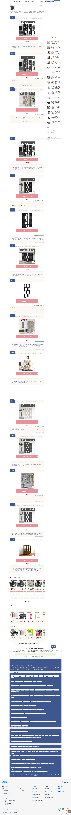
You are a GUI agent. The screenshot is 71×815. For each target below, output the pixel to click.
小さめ (25, 767)
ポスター (24, 685)
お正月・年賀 (54, 735)
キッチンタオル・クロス (19, 701)
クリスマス (46, 735)
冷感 (48, 763)
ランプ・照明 (28, 675)
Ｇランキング (13, 774)
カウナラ (44, 774)
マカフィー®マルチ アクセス (37, 801)
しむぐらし (22, 791)
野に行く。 (40, 774)
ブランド (47, 789)
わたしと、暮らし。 (13, 643)
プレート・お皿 (16, 695)
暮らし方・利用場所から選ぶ (51, 134)
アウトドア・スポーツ (17, 721)
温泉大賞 (22, 790)
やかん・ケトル (32, 689)
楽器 (44, 721)
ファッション (13, 713)
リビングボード (41, 675)
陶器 (18, 763)
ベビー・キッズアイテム (14, 709)
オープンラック (21, 597)
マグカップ (31, 695)
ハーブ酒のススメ (56, 774)
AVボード (45, 675)
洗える (39, 763)
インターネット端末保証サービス (9, 800)
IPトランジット (35, 798)
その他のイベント (29, 741)
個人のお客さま (5, 786)
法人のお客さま (34, 786)
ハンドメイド (23, 721)
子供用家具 (36, 709)
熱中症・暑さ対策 (29, 771)
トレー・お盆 (27, 689)
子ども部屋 (29, 751)
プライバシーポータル (38, 808)
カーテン (49, 701)
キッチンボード (36, 675)
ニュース (47, 792)
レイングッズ (43, 713)
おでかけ (12, 753)
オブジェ (37, 685)
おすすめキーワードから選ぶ (51, 137)
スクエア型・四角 (35, 767)
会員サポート (61, 791)
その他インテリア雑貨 (50, 685)
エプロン (12, 691)
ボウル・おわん (22, 695)
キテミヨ (27, 774)
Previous (10, 583)
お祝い (19, 717)
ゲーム (51, 721)
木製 (15, 763)
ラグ (46, 701)
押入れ (51, 751)
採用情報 (47, 794)
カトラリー (50, 695)
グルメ (37, 721)
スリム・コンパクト (34, 763)
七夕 (26, 735)
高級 (41, 597)
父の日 (23, 735)
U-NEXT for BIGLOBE (7, 803)
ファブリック (13, 701)
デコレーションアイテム (33, 705)
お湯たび (24, 774)
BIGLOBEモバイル (7, 793)
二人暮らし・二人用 (20, 746)
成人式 (12, 737)
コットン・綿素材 (23, 763)
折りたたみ (39, 767)
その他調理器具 (17, 691)
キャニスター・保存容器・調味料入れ (40, 689)
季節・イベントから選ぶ (51, 132)
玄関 (26, 751)
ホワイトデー (27, 737)
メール (60, 789)
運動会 (25, 741)
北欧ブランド (13, 759)
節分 (15, 737)
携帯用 (12, 767)
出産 (18, 741)
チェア (32, 675)
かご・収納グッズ (33, 685)
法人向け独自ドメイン (36, 803)
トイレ (40, 751)
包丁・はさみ (22, 689)
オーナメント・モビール (43, 685)
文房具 (22, 705)
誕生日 (12, 741)
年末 (50, 735)
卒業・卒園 (36, 737)
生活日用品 (12, 681)
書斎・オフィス (32, 597)
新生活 (39, 737)
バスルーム (33, 751)
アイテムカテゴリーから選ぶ (51, 130)
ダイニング (22, 751)
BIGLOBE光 (6, 790)
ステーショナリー (13, 705)
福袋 (57, 735)
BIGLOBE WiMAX (7, 794)
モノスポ (36, 774)
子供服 (32, 709)
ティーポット (36, 695)
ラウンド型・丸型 (29, 767)
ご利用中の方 (60, 786)
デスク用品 (18, 705)
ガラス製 (12, 763)
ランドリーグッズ (21, 681)
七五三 (40, 735)
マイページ (57, 1)
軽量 (18, 767)
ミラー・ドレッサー (56, 675)
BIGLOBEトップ (30, 809)
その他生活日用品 (39, 681)
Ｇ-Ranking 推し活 (35, 775)
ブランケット (42, 701)
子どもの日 (16, 735)
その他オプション (7, 804)
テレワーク (39, 771)
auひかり (5, 791)
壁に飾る (48, 751)
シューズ (40, 713)
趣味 (12, 721)
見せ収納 (21, 771)
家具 (12, 597)
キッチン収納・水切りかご (49, 689)
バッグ (17, 713)
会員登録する (35, 653)
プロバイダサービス (36, 792)
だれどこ (17, 774)
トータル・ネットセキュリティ (9, 801)
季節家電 (23, 725)
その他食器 (12, 697)
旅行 (47, 721)
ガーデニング (27, 721)
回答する (51, 1)
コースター (46, 695)
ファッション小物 (27, 713)
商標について (24, 809)
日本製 (20, 759)
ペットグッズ (35, 713)
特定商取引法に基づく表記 (6, 809)
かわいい (37, 597)
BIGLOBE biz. (35, 788)
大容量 (15, 767)
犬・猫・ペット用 (29, 746)
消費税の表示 (10, 808)
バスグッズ (34, 681)
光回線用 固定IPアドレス (37, 794)
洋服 (31, 713)
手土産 (26, 717)
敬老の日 (33, 735)
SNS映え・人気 (17, 771)
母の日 (20, 735)
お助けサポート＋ (7, 798)
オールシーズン (27, 597)
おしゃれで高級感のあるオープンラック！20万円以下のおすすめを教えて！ (27, 643)
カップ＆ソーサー (27, 695)
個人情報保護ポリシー (30, 808)
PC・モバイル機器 (26, 705)
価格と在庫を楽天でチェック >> (39, 42)
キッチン (15, 751)
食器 (12, 695)
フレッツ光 (35, 791)
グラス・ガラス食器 (41, 695)
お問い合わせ (4, 808)
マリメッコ (23, 759)
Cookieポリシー (46, 808)
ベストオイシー (32, 774)
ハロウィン (36, 735)
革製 (45, 763)
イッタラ (27, 759)
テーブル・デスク (23, 675)
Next (44, 583)
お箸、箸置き (54, 695)
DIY (31, 721)
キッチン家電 (19, 725)
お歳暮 (43, 735)
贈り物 (22, 717)
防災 (33, 771)
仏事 (21, 741)
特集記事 (41, 1)
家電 (12, 725)
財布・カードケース (21, 713)
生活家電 (15, 725)
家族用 (25, 746)
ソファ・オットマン (17, 675)
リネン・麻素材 (29, 763)
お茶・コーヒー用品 (56, 689)
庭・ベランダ (44, 751)
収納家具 (16, 597)
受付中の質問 (27, 1)
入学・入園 (32, 737)
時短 (43, 771)
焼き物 (33, 759)
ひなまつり (19, 737)
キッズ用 (37, 746)
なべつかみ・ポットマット (26, 701)
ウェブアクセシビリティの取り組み (19, 808)
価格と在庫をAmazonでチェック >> (39, 235)
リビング (19, 751)
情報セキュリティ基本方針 (16, 809)
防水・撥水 (52, 763)
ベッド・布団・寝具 (50, 675)
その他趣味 (54, 721)
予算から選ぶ (49, 139)
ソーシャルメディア (49, 797)
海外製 (30, 759)
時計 (21, 685)
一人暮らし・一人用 (13, 746)
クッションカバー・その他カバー (35, 701)
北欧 (16, 759)
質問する (46, 1)
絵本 (24, 709)
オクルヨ (20, 774)
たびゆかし (51, 774)
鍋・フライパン (18, 689)
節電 (36, 771)
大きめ (22, 767)
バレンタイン (23, 737)
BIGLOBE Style (48, 795)
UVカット (42, 763)
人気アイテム (34, 1)
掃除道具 (16, 681)
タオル (31, 681)
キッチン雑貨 (13, 689)
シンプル (24, 771)
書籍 (34, 721)
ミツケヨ (47, 774)
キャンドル (17, 685)
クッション (28, 685)
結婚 (15, 741)
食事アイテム (28, 709)
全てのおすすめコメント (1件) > (39, 206)
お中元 (29, 735)
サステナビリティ (49, 791)
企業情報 (46, 786)
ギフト (12, 717)
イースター (12, 735)
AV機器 (27, 725)
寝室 (12, 751)
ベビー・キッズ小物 (41, 709)
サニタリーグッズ (26, 681)
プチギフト (15, 717)
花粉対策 (47, 771)
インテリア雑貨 (13, 685)
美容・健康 (41, 721)
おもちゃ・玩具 (21, 709)
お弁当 (58, 695)
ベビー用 (34, 746)
